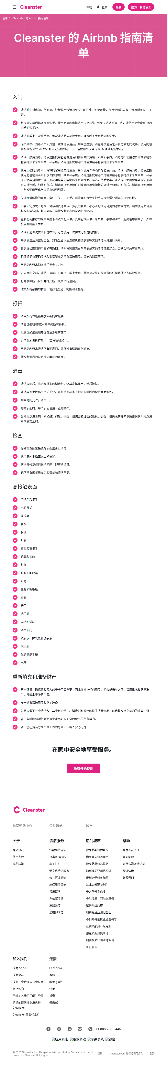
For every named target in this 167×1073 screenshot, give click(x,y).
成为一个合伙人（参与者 (28, 982)
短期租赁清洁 (57, 850)
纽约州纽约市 (94, 905)
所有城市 (91, 947)
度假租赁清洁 (57, 884)
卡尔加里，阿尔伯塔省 (100, 898)
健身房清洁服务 (59, 870)
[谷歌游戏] (78, 1039)
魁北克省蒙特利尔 (97, 884)
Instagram (55, 982)
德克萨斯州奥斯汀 (97, 933)
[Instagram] (80, 1029)
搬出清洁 (54, 891)
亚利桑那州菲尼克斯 (98, 926)
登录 (105, 7)
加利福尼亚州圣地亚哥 (100, 940)
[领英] (70, 1029)
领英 (52, 988)
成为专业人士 (21, 968)
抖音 (52, 995)
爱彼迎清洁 (56, 912)
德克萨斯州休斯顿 (97, 850)
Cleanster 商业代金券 (26, 1014)
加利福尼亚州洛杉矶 (98, 870)
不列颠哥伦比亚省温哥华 (101, 919)
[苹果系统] (96, 1039)
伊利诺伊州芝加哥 (97, 877)
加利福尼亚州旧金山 (98, 912)
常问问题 (128, 857)
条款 (151, 1053)
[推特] (59, 1029)
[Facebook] (48, 1029)
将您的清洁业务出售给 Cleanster (27, 1005)
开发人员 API (131, 850)
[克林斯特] (31, 7)
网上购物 (18, 988)
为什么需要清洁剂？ (135, 863)
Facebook (55, 968)
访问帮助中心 (22, 826)
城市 (89, 826)
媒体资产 (18, 850)
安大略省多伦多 (95, 891)
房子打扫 (54, 863)
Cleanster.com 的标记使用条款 (126, 1053)
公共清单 (55, 826)
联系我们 (128, 877)
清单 (5, 18)
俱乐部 (53, 1002)
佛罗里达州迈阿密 (97, 857)
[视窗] (110, 1039)
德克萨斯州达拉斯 (97, 863)
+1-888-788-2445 (108, 1029)
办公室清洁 (56, 898)
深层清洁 (54, 905)
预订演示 (128, 870)
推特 (52, 975)
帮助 (89, 7)
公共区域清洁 (57, 877)
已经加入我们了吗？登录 (28, 995)
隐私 (100, 1053)
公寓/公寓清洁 (58, 857)
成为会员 (18, 975)
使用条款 (18, 857)
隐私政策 (18, 863)
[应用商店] (60, 1039)
